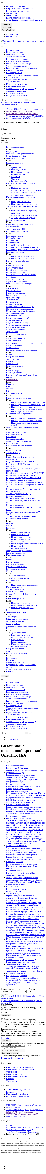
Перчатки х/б (17, 546)
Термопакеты (12, 332)
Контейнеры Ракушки (15, 272)
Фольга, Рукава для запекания (19, 441)
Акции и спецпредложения (18, 1089)
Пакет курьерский (14, 373)
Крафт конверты (13, 370)
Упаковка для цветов (15, 589)
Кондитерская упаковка (16, 95)
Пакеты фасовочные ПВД (22, 256)
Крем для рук (12, 302)
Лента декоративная (20, 578)
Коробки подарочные (15, 569)
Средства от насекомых (16, 327)
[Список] (5, 994)
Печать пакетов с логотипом (18, 18)
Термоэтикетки (12, 359)
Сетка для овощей (14, 320)
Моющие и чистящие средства (19, 309)
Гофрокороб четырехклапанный (20, 154)
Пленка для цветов (14, 587)
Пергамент (11, 437)
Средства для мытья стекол (18, 325)
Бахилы (9, 523)
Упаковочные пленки (15, 57)
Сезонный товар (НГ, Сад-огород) (21, 89)
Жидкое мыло (12, 300)
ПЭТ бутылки (12, 77)
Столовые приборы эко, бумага (24, 215)
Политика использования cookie (20, 1069)
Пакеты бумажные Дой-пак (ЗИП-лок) (28, 402)
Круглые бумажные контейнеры (20, 480)
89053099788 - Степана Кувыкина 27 (22, 114)
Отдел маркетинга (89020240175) (20, 118)
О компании (11, 13)
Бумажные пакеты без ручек (18, 398)
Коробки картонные (15, 52)
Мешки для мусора (14, 304)
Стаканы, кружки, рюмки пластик (26, 190)
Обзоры (9, 389)
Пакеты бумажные (14, 73)
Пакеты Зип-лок (13, 238)
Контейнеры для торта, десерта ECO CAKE (25, 473)
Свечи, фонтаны (13, 624)
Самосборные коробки (16, 156)
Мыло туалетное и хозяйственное (20, 311)
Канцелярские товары (15, 93)
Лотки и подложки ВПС (16, 279)
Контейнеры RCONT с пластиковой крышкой (20, 901)
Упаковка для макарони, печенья (20, 498)
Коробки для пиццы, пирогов (19, 79)
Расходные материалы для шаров (25, 635)
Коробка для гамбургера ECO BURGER (23, 478)
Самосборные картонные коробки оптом (24, 20)
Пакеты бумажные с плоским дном (26, 409)
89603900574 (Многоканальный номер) (18, 102)
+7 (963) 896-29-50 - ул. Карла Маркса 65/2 (24, 109)
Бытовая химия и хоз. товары (19, 63)
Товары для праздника (16, 91)
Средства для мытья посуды (18, 322)
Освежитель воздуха (15, 313)
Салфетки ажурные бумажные (19, 669)
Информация (6, 1063)
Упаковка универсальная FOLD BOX (22, 516)
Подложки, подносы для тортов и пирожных (23, 981)
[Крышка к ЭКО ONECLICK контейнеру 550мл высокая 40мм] (23, 998)
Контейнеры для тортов (16, 270)
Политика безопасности (16, 1076)
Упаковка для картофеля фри (18, 494)
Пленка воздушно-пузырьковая (19, 224)
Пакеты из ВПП (13, 240)
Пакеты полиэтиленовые (17, 59)
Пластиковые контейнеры (17, 61)
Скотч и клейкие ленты (16, 66)
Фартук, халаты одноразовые (19, 551)
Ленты (9, 571)
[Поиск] (30, 100)
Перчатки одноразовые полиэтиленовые (21, 540)
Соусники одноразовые (16, 281)
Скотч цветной (12, 348)
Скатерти (15, 179)
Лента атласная (18, 576)
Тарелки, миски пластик (22, 195)
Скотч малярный (13, 341)
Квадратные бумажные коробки (20, 462)
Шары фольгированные (21, 644)
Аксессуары (11, 617)
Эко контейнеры (13, 82)
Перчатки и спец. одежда (17, 84)
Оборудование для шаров (17, 619)
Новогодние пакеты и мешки (24, 605)
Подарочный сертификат (17, 1094)
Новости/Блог (12, 379)
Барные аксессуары (14, 163)
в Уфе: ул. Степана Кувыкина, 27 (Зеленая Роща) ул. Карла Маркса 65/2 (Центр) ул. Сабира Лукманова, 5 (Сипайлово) (24, 1128)
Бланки (9, 354)
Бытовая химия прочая (16, 295)
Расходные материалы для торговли (21, 68)
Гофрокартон (12, 151)
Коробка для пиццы (14, 450)
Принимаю (6, 1040)
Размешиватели (18, 174)
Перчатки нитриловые (21, 537)
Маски (9, 525)
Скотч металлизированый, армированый (24, 343)
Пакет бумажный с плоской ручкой (26, 421)
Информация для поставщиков (19, 9)
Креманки (10, 660)
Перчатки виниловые (20, 532)
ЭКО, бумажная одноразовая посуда (22, 206)
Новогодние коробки (20, 603)
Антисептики (12, 288)
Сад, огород (11, 610)
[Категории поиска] (2, 46)
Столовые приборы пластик (23, 192)
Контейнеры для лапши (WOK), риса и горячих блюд (23, 904)
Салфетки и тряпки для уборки (19, 318)
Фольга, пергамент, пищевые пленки (22, 75)
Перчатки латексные (20, 535)
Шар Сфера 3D (17, 640)
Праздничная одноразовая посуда (20, 197)
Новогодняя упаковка (15, 598)
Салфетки (15, 176)
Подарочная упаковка (15, 86)
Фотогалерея (11, 1081)
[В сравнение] (5, 1018)
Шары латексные (18, 642)
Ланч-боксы (11, 277)
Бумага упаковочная (15, 564)
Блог (8, 386)
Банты (9, 560)
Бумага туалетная (13, 291)
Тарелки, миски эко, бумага (23, 218)
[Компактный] (7, 994)
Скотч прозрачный (14, 345)
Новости (10, 384)
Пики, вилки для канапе (21, 172)
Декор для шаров (18, 633)
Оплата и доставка (14, 15)
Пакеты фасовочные (15, 252)
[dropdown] (2, 2)
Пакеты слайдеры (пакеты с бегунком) (23, 249)
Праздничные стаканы (21, 202)
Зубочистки (16, 167)
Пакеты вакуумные (14, 236)
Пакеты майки (12, 243)
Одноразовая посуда (15, 54)
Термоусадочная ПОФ (15, 229)
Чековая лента (12, 364)
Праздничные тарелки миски (24, 204)
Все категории (12, 50)
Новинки (10, 671)
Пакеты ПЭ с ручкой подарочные (20, 245)
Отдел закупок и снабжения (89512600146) (25, 116)
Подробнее (6, 1038)
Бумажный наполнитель (16, 567)
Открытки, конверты (15, 621)
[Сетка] (2, 994)
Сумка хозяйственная (15, 329)
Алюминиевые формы (16, 432)
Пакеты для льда (18, 170)
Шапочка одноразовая (15, 553)
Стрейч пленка (12, 227)
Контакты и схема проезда (17, 11)
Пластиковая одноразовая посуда (20, 183)
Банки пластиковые (14, 265)
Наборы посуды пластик (22, 188)
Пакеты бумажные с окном (23, 407)
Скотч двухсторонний (15, 338)
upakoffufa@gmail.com (15, 1116)
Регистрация (11, 37)
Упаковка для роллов (15, 505)
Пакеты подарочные (15, 580)
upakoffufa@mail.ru (9, 105)
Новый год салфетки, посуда (23, 608)
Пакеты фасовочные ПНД (22, 259)
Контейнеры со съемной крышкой (21, 275)
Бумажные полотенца (15, 293)
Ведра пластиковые (14, 268)
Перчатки (10, 528)
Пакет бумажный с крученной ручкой (27, 418)
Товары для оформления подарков (21, 626)
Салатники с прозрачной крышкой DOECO (25, 482)
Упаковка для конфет (15, 496)
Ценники (10, 361)
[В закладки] (2, 1018)
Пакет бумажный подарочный (24, 585)
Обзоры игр (11, 391)
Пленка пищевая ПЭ (15, 439)
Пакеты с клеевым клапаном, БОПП (22, 247)
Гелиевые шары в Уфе (15, 6)
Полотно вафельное (14, 316)
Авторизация (12, 34)
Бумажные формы (14, 434)
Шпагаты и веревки (15, 592)
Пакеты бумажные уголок (22, 411)
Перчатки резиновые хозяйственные (27, 544)
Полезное (5, 1085)
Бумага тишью (12, 562)
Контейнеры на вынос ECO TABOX (22, 475)
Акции (9, 651)
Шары (9, 628)
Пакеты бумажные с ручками (19, 414)
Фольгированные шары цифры (24, 637)
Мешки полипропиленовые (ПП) (20, 307)
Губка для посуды (13, 297)
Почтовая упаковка (14, 70)
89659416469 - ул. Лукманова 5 (19, 111)
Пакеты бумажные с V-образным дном (28, 405)
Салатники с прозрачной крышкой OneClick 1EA (25, 917)
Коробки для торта (14, 658)
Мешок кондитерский (15, 662)
